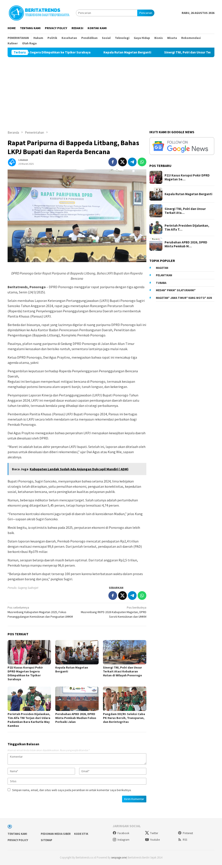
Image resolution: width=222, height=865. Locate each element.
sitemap (46, 840)
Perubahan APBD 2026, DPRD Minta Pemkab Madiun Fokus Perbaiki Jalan (75, 718)
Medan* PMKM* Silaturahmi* (176, 290)
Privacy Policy (18, 840)
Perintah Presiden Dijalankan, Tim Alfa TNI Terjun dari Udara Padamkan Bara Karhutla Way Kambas (29, 720)
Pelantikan (164, 275)
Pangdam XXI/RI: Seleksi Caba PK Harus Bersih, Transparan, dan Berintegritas (124, 718)
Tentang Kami (17, 834)
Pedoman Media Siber (56, 834)
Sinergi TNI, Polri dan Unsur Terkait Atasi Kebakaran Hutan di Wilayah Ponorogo (122, 671)
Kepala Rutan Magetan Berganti (106, 52)
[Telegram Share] (132, 162)
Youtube (155, 840)
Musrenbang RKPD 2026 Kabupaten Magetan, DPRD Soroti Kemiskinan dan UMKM (113, 612)
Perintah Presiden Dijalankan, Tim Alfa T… (187, 227)
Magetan (162, 268)
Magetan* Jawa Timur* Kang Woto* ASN (184, 298)
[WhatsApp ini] (142, 162)
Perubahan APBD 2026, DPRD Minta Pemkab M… (186, 244)
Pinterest (188, 833)
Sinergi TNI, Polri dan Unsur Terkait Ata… (185, 211)
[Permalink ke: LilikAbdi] (12, 161)
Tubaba (161, 283)
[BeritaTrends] (39, 12)
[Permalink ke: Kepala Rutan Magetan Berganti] (77, 652)
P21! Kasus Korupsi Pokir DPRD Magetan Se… (187, 177)
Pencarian (145, 13)
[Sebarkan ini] (112, 162)
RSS (185, 840)
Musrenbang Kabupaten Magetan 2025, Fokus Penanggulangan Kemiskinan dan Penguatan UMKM (40, 612)
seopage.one (118, 857)
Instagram (123, 840)
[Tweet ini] (122, 162)
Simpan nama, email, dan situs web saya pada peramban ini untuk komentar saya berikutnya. (71, 790)
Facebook (123, 833)
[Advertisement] (111, 89)
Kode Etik (81, 834)
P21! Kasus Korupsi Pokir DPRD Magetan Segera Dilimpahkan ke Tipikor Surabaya (25, 673)
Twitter (154, 833)
